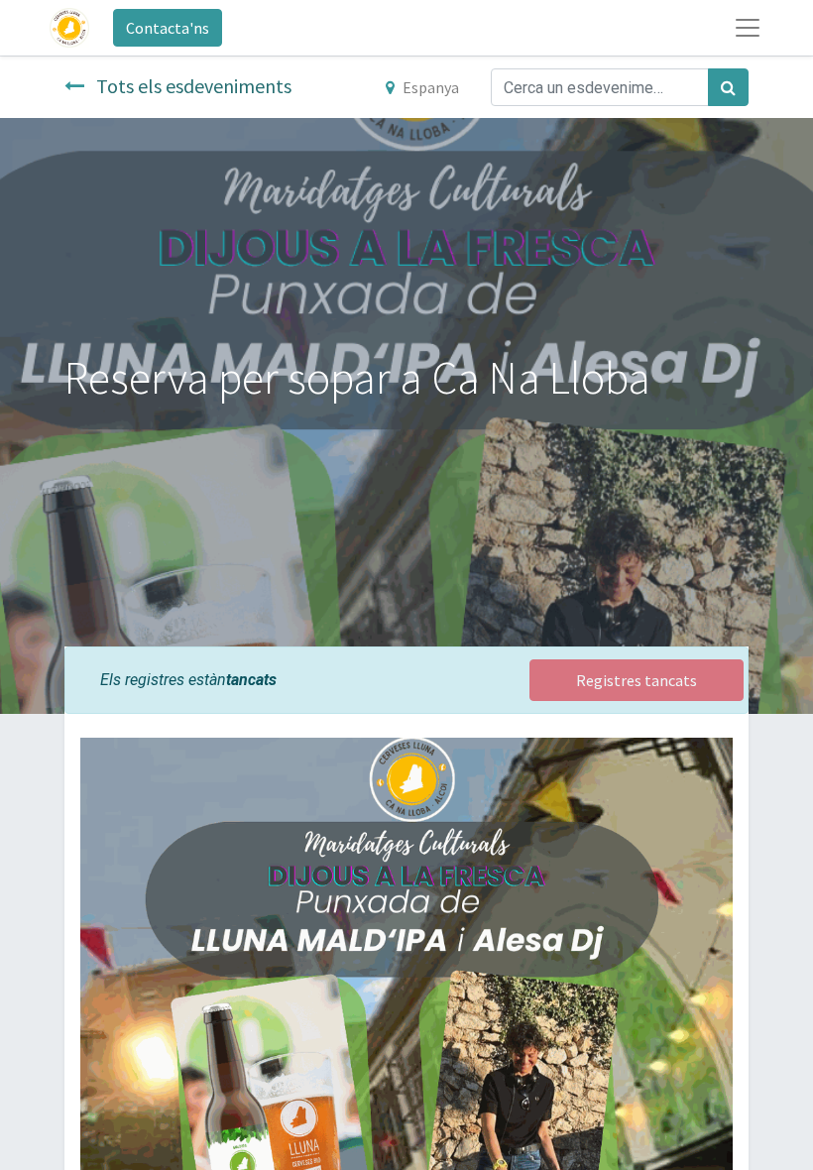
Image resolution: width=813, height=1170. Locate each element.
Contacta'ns (167, 28)
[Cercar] (728, 87)
